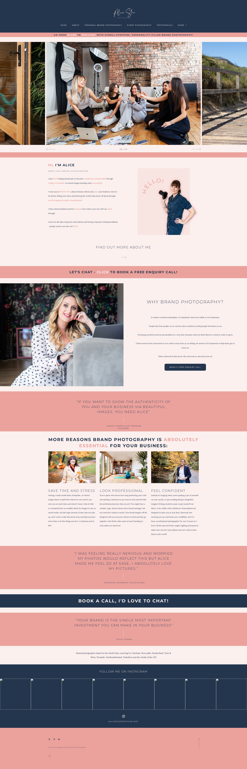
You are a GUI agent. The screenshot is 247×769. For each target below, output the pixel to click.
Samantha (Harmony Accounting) (123, 583)
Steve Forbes (123, 639)
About (75, 25)
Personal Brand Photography (103, 25)
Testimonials (165, 25)
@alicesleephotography (123, 721)
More (181, 25)
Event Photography (139, 25)
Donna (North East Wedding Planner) (123, 427)
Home (63, 25)
